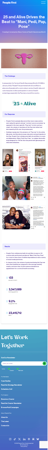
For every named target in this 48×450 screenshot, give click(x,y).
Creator (12, 370)
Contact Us (5, 426)
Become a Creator (7, 399)
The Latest (5, 421)
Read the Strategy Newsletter (11, 385)
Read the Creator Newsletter (11, 403)
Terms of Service (24, 444)
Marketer (20, 370)
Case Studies (5, 381)
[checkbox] (9, 368)
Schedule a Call (6, 389)
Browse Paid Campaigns (10, 407)
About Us (4, 417)
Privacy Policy (24, 446)
